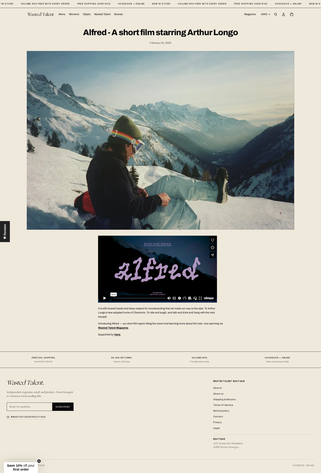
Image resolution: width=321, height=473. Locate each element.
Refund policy (221, 410)
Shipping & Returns (224, 399)
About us (218, 393)
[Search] (276, 14)
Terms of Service (223, 405)
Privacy (217, 422)
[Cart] (292, 14)
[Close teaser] (39, 461)
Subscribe (63, 407)
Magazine (250, 14)
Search (217, 388)
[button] (21, 467)
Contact (218, 416)
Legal (216, 428)
